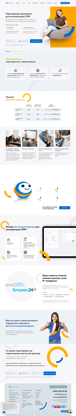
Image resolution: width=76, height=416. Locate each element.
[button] (62, 386)
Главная (9, 51)
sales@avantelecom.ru (61, 394)
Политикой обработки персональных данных (10, 409)
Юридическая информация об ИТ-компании (60, 400)
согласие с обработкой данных (21, 44)
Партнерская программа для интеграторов (22, 51)
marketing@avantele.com (60, 397)
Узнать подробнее (36, 41)
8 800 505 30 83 (60, 391)
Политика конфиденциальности (62, 401)
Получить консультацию (49, 373)
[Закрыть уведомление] (19, 403)
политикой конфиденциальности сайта (16, 45)
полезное (24, 401)
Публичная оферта (64, 402)
